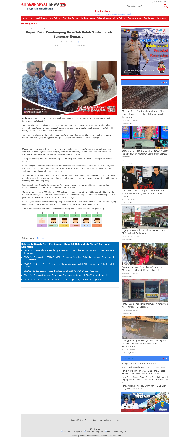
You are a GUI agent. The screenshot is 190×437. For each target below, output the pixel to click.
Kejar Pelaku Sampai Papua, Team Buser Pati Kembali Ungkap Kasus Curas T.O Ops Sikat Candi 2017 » (145, 378)
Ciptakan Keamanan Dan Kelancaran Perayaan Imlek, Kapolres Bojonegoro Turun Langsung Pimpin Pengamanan (128, 14)
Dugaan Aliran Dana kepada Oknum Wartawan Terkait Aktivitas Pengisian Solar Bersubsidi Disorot (144, 193)
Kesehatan (162, 18)
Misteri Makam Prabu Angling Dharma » (139, 367)
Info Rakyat (55, 18)
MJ (78, 42)
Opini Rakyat (119, 18)
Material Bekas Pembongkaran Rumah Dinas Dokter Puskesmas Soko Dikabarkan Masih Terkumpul (143, 114)
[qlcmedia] (70, 435)
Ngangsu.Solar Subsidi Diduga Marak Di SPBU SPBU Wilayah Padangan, (67, 271)
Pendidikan (149, 18)
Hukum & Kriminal (38, 18)
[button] (165, 6)
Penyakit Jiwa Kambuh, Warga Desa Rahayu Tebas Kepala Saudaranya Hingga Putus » (143, 372)
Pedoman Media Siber (89, 435)
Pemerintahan (135, 18)
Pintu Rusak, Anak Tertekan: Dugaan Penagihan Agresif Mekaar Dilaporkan (68, 279)
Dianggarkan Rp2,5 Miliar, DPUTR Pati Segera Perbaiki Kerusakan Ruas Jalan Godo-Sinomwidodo (144, 343)
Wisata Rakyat (104, 18)
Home (24, 18)
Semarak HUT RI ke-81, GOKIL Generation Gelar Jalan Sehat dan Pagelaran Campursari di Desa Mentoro (145, 153)
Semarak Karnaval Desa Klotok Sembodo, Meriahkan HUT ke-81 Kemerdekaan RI (71, 275)
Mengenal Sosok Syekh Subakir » (136, 363)
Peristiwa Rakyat (71, 18)
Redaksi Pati (134, 353)
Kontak (104, 435)
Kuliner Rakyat (88, 18)
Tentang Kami (115, 435)
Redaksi (74, 435)
